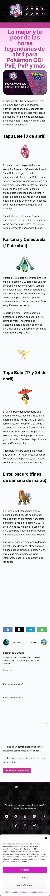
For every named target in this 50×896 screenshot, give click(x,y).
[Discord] (37, 14)
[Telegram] (42, 14)
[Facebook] (32, 8)
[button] (45, 838)
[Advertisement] (25, 593)
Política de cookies (11, 892)
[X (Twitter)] (37, 8)
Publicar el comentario (17, 770)
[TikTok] (32, 14)
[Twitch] (27, 14)
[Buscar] (28, 25)
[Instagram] (42, 8)
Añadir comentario (13, 697)
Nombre (7, 670)
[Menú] (22, 25)
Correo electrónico (13, 684)
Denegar (25, 877)
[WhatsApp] (42, 629)
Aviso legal (42, 892)
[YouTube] (27, 8)
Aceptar (25, 869)
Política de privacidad (28, 892)
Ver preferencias (25, 885)
